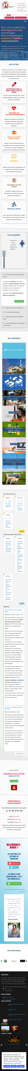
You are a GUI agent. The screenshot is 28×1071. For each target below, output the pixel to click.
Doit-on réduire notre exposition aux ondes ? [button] (13, 275)
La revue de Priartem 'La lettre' (20, 507)
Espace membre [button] (9, 17)
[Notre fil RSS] (10, 15)
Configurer (21, 1066)
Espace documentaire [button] (21, 17)
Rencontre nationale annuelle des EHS (16, 1014)
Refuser (13, 1066)
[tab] (14, 275)
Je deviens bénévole (15, 883)
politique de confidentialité (14, 1063)
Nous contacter (9, 988)
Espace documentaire (10, 999)
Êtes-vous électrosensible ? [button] (12, 312)
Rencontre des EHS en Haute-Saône (16, 1004)
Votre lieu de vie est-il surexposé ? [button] (14, 308)
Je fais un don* (15, 863)
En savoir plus (19, 301)
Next (26, 961)
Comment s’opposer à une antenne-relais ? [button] (13, 318)
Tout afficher (19, 753)
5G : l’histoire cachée (14, 1044)
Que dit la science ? (8, 506)
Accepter (6, 1066)
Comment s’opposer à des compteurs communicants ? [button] (14, 324)
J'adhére (15, 867)
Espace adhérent (9, 997)
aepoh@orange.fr (16, 682)
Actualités (9, 541)
